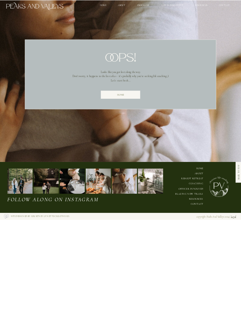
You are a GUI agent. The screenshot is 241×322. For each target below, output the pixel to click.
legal (233, 216)
